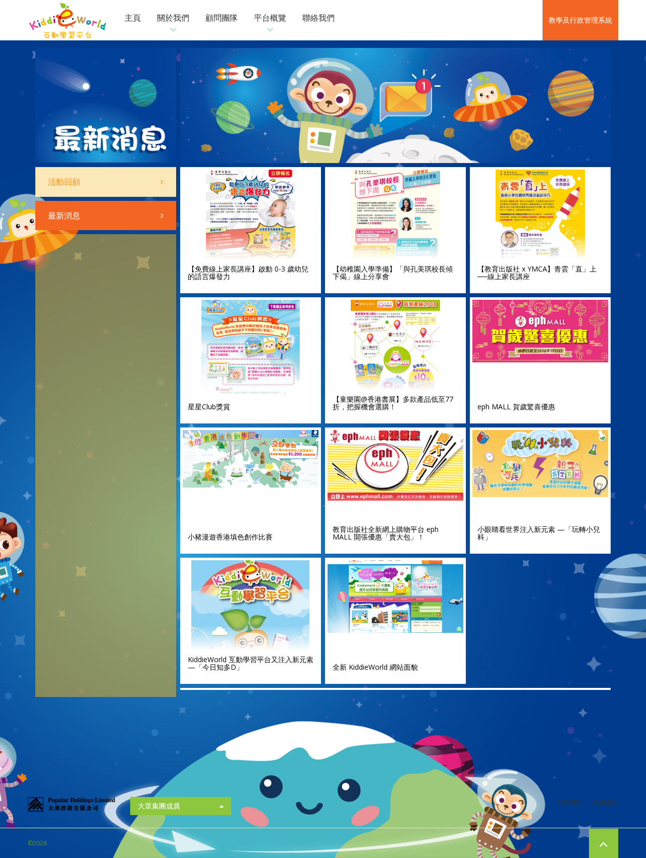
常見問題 (569, 802)
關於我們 (173, 17)
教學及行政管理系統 (580, 20)
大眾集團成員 (159, 806)
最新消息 (64, 215)
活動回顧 (64, 181)
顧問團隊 (221, 17)
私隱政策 (606, 802)
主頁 (133, 17)
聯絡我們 (318, 17)
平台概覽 (270, 17)
